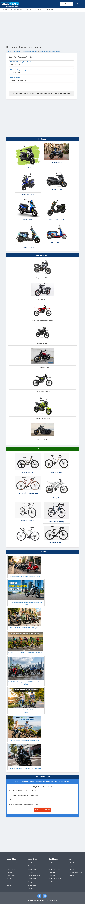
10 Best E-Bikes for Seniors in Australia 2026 (25, 740)
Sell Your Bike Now (42, 810)
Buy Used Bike (18, 10)
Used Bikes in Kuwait (55, 882)
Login (79, 4)
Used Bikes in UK (12, 866)
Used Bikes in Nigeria (55, 869)
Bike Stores (37, 10)
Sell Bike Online (7, 10)
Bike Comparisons (48, 10)
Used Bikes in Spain (55, 879)
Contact (71, 869)
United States (66, 4)
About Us (72, 863)
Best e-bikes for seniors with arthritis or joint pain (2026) (26, 711)
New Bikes (28, 10)
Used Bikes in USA (12, 863)
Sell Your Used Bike (42, 776)
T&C (70, 872)
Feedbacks (72, 875)
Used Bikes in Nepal (34, 875)
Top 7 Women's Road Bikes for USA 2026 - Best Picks (25, 653)
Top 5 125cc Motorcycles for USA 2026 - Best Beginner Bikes (25, 683)
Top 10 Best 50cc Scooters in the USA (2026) (24, 628)
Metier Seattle (15, 78)
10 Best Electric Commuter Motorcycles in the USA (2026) (26, 603)
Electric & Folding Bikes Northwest (22, 62)
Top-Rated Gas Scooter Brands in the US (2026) (24, 576)
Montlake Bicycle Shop (18, 70)
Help (70, 866)
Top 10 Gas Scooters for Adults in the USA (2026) (25, 768)
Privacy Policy (77, 872)
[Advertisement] (42, 28)
